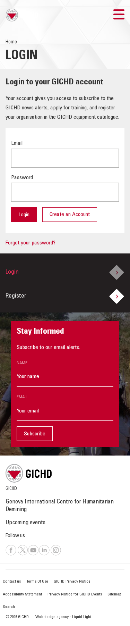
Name (22, 363)
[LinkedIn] (44, 554)
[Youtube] (33, 554)
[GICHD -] (22, 15)
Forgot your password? (30, 243)
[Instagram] (56, 554)
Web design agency (52, 617)
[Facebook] (11, 554)
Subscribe (34, 434)
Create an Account (70, 214)
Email (22, 397)
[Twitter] (22, 554)
